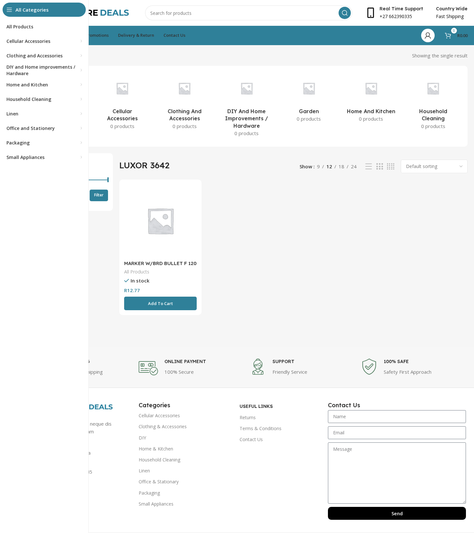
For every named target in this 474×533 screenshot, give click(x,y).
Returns (248, 417)
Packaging (149, 493)
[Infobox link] (191, 368)
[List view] (368, 166)
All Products (136, 272)
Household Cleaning (159, 460)
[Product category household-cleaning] (433, 102)
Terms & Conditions (260, 428)
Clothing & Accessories (163, 426)
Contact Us (251, 439)
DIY (142, 438)
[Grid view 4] (390, 166)
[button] (160, 303)
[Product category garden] (309, 99)
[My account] (428, 35)
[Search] (345, 13)
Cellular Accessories (159, 415)
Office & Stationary (159, 482)
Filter (99, 195)
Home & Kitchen (156, 449)
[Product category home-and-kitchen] (371, 99)
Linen (144, 471)
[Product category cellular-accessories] (122, 102)
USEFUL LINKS (256, 406)
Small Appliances (156, 504)
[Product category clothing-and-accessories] (184, 102)
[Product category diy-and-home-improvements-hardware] (247, 106)
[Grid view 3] (379, 166)
